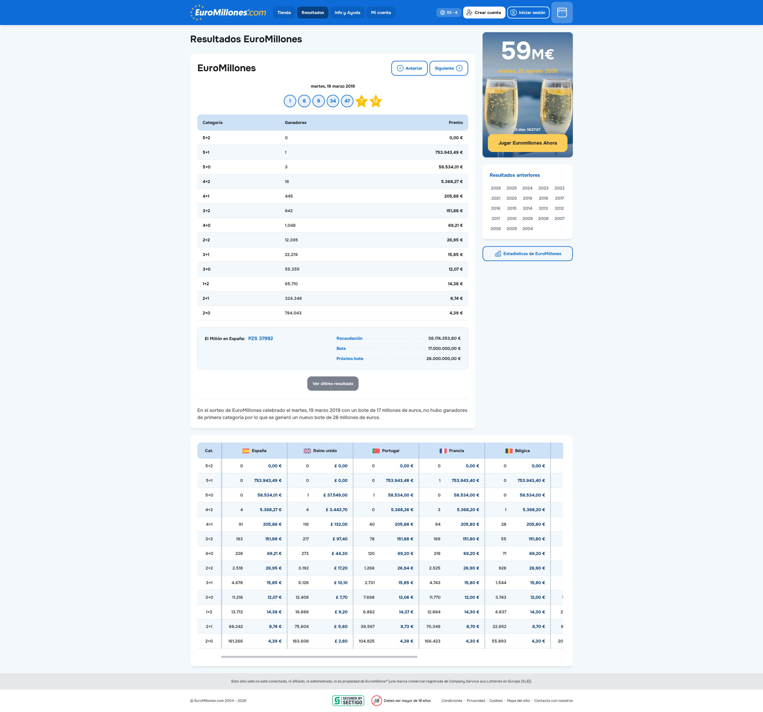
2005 (512, 228)
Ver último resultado (333, 383)
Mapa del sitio (518, 700)
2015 (512, 208)
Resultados (313, 12)
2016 (495, 208)
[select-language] (448, 12)
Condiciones (452, 700)
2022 (560, 188)
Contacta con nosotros (553, 700)
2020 (512, 198)
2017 (559, 198)
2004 (527, 228)
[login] (528, 12)
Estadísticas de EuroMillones (532, 253)
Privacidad (476, 700)
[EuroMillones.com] (228, 12)
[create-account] (484, 12)
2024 (527, 188)
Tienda (284, 12)
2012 (559, 208)
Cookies (496, 700)
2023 (544, 188)
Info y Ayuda (347, 12)
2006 (496, 228)
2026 (496, 188)
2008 (543, 218)
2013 (543, 208)
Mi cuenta (381, 12)
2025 (512, 188)
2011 (496, 218)
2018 (543, 198)
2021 (495, 198)
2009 (527, 218)
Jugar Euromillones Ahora (527, 143)
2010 (512, 218)
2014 (527, 208)
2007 (560, 218)
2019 (527, 198)
